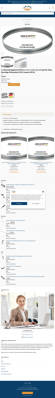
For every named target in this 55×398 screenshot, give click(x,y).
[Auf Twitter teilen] (7, 106)
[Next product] (26, 22)
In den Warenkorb (14, 84)
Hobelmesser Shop (29, 19)
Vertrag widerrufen (27, 392)
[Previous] (4, 41)
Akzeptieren (19, 203)
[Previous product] (29, 22)
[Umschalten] (2, 114)
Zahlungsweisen (5, 371)
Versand (5, 80)
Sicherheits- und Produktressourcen (13, 129)
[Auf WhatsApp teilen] (2, 106)
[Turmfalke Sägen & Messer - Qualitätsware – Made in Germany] (27, 8)
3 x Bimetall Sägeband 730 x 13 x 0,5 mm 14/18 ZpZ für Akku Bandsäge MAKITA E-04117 (41, 163)
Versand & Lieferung (5, 363)
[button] (43, 191)
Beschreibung (7, 114)
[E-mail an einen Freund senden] (9, 106)
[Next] (51, 41)
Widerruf (3, 368)
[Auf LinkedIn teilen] (12, 106)
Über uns (3, 366)
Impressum (33, 206)
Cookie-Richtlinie (23, 206)
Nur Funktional (35, 203)
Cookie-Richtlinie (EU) (6, 374)
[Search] (2, 16)
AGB (2, 361)
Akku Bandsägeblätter (9, 103)
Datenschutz (28, 206)
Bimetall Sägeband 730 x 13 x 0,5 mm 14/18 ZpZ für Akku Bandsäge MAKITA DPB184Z (14, 163)
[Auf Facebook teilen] (5, 106)
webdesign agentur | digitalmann (27, 395)
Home (24, 19)
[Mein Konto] (49, 7)
